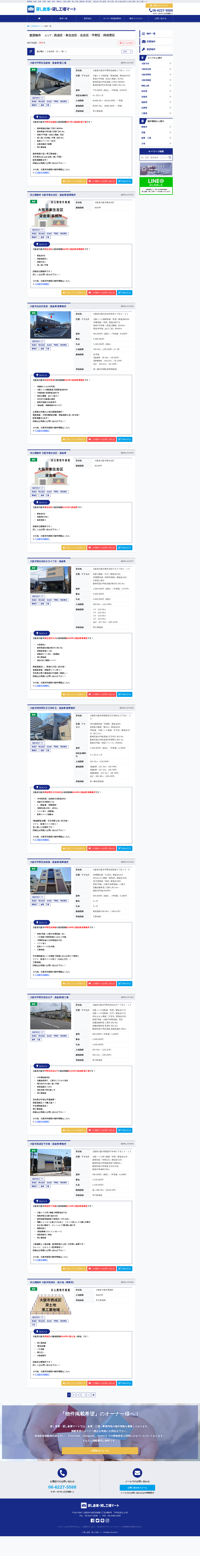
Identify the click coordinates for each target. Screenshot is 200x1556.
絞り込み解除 (127, 43)
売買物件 (151, 41)
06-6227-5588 (62, 1487)
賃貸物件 (151, 49)
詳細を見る (126, 181)
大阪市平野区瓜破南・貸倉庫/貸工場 (48, 63)
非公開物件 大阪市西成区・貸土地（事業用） (52, 1282)
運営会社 (88, 18)
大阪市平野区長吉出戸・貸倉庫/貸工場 (49, 997)
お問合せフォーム (100, 1450)
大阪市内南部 (42, 172)
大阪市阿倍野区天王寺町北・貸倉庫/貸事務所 (52, 708)
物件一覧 (63, 18)
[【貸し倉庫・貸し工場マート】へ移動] (28, 26)
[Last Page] (93, 1395)
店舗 (143, 132)
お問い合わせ (160, 18)
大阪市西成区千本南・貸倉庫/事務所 (48, 1144)
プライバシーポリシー (112, 1527)
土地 (143, 143)
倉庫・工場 (146, 138)
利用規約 (126, 1527)
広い (58, 51)
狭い (63, 51)
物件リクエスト (136, 18)
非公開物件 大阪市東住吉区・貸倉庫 (48, 453)
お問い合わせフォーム (137, 1488)
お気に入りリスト (160, 5)
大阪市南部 (42, 1260)
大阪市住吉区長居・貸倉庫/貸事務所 (48, 306)
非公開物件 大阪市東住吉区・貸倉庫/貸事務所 (53, 195)
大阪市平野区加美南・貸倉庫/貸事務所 (49, 862)
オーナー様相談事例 (112, 18)
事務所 (144, 127)
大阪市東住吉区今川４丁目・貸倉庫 (48, 561)
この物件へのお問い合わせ (103, 181)
